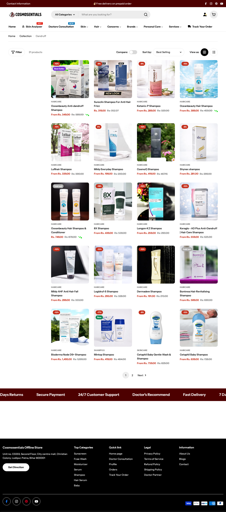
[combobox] (100, 15)
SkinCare (142, 350)
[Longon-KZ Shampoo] (156, 201)
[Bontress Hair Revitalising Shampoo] (199, 265)
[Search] (146, 15)
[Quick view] (84, 67)
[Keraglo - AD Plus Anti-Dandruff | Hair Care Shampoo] (199, 201)
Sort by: (147, 52)
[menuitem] (12, 26)
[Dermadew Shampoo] (156, 265)
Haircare (56, 101)
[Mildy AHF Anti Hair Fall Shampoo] (70, 265)
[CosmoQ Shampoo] (156, 142)
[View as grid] (204, 52)
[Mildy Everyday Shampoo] (113, 142)
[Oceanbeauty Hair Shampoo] (199, 79)
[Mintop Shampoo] (113, 328)
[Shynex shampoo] (199, 142)
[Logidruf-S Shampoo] (113, 265)
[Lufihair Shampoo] (70, 142)
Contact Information (18, 3)
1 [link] (125, 375)
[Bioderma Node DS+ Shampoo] (70, 328)
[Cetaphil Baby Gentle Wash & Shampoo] (156, 328)
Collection (26, 36)
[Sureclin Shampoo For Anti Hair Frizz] (113, 79)
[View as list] (214, 52)
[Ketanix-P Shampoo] (156, 79)
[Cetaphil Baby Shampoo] (199, 328)
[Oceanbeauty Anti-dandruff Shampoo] (70, 79)
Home (11, 36)
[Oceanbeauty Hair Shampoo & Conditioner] (70, 201)
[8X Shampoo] (113, 201)
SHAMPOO (99, 350)
